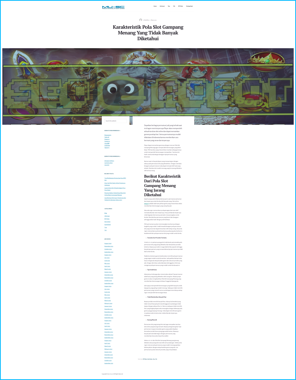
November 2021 (108, 357)
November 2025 (108, 246)
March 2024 (107, 300)
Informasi (107, 216)
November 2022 (108, 335)
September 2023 (108, 317)
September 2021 (108, 363)
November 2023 (108, 312)
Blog (105, 213)
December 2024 (108, 275)
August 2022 (107, 340)
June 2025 (107, 260)
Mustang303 (107, 135)
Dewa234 (106, 139)
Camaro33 (107, 141)
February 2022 (108, 349)
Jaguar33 (106, 147)
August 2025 (107, 255)
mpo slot (106, 165)
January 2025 (108, 272)
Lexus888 (106, 143)
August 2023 (107, 320)
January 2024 (108, 306)
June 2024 (107, 292)
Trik (156, 359)
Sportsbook (107, 224)
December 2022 (108, 332)
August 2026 (107, 243)
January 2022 (108, 352)
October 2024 (108, 280)
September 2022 (108, 337)
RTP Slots (145, 359)
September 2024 (108, 283)
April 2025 (107, 266)
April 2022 (107, 343)
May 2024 (107, 295)
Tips (154, 359)
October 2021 (108, 360)
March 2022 (107, 346)
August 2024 (107, 286)
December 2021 (108, 355)
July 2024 (107, 289)
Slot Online (150, 359)
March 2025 (107, 269)
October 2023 (108, 315)
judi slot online (108, 163)
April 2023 (107, 326)
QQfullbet (107, 145)
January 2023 (108, 329)
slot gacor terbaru (109, 161)
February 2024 (108, 303)
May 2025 (107, 263)
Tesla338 (106, 137)
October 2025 (108, 249)
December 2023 (108, 309)
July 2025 (107, 258)
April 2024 (107, 297)
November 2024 (108, 277)
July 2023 (107, 323)
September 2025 (108, 252)
